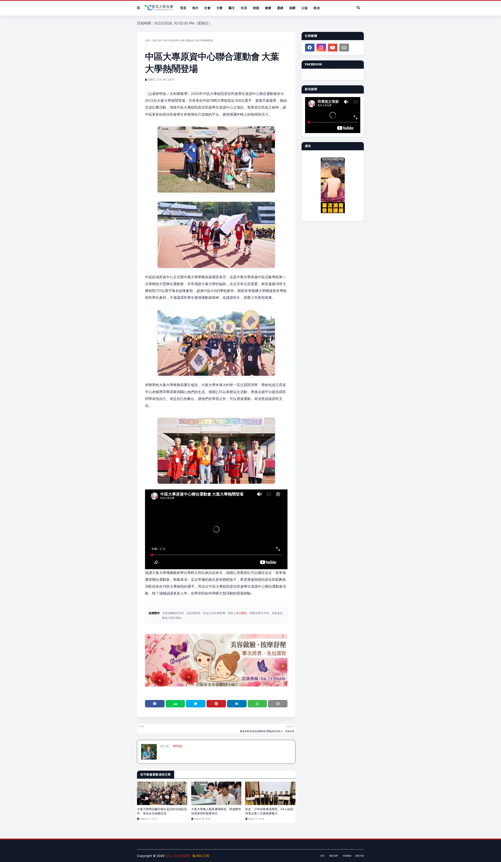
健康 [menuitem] (268, 8)
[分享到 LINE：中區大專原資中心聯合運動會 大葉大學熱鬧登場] (175, 703)
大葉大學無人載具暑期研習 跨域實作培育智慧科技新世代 (216, 811)
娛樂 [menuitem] (292, 8)
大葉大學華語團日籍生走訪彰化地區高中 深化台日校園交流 (162, 811)
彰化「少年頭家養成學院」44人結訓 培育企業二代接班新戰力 (270, 811)
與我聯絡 (347, 855)
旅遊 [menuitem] (256, 8)
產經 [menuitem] (280, 8)
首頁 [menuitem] (183, 8)
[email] (344, 47)
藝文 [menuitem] (232, 8)
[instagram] (321, 47)
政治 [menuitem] (317, 8)
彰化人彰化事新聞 (177, 856)
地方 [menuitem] (195, 8)
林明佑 (177, 746)
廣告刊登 (359, 855)
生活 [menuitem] (244, 8)
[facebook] (309, 47)
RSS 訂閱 (202, 856)
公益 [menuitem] (304, 8)
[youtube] (332, 47)
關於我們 (333, 855)
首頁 (147, 40)
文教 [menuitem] (219, 8)
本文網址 (241, 613)
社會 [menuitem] (207, 8)
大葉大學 (156, 40)
